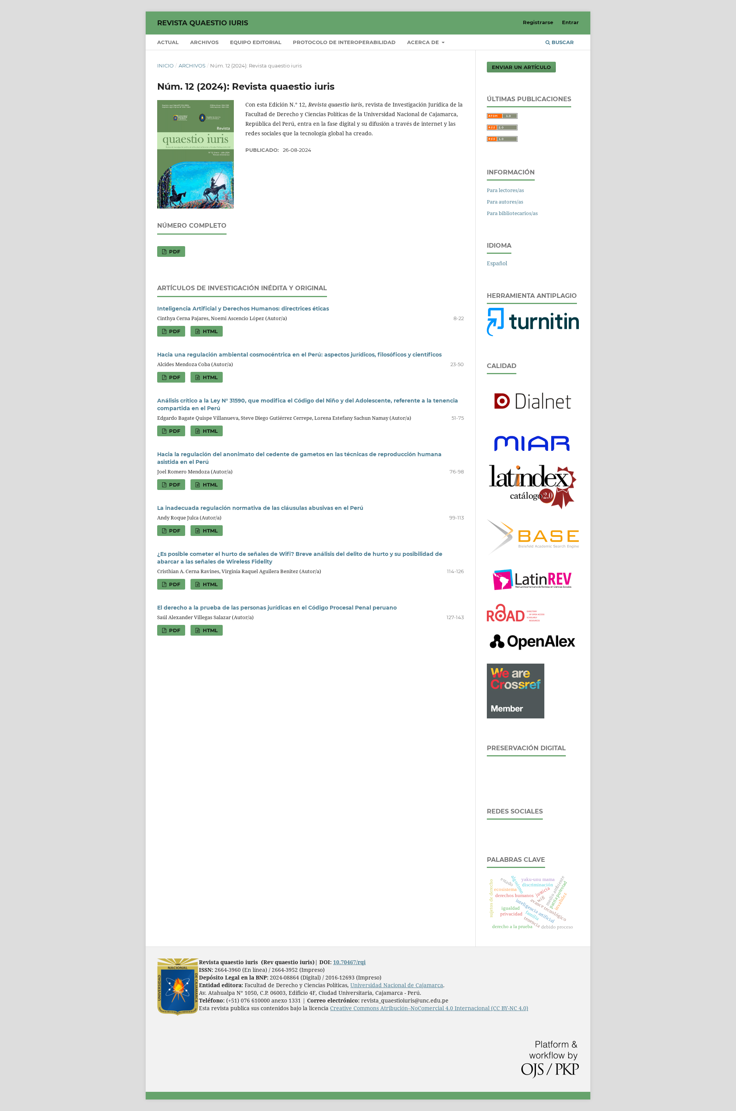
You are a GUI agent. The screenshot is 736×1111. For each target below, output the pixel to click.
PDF (174, 251)
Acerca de (423, 42)
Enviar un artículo (521, 67)
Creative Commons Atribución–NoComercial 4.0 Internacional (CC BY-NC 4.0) (429, 1008)
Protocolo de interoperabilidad (344, 42)
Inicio (165, 65)
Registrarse (538, 22)
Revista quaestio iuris (202, 23)
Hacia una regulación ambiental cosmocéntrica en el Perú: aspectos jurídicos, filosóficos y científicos (299, 354)
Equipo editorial (255, 42)
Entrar (570, 22)
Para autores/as (505, 201)
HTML (209, 331)
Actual (168, 42)
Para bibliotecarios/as (512, 213)
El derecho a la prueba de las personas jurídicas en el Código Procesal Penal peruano (277, 607)
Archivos (204, 42)
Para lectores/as (505, 190)
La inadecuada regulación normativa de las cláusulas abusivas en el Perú (260, 508)
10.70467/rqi (349, 962)
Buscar (562, 42)
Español (497, 263)
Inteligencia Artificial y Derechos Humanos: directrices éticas (243, 308)
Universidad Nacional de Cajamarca (396, 985)
